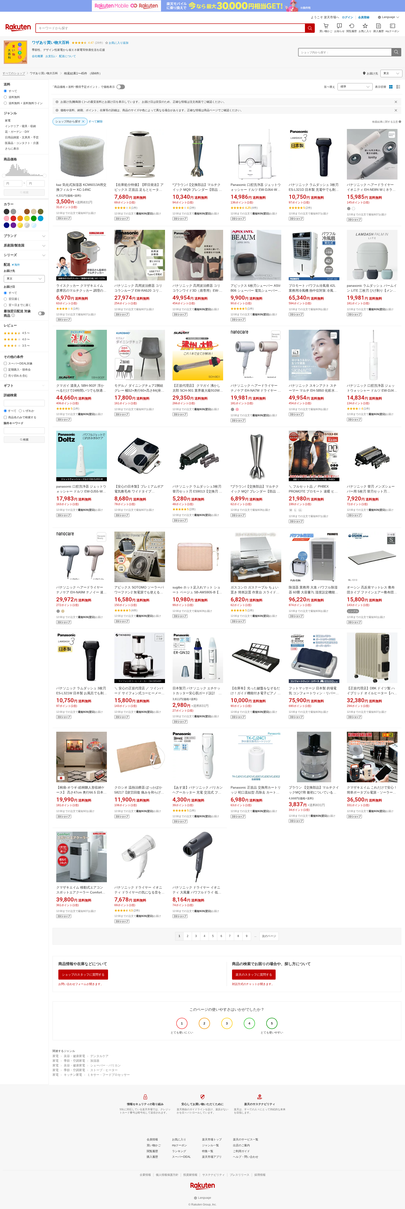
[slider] (4, 175)
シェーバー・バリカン (105, 1065)
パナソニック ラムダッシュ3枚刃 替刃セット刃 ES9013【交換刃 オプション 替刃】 (198, 491)
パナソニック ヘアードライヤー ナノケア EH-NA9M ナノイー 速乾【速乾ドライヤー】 (81, 592)
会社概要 (37, 56)
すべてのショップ (14, 73)
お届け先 (9, 270)
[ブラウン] (27, 211)
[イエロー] (27, 218)
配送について (67, 56)
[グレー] (13, 211)
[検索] (310, 28)
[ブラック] (6, 211)
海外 (17, 264)
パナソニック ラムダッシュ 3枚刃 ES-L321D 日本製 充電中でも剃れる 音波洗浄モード (314, 189)
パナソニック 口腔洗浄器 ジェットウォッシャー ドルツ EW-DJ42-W (372, 390)
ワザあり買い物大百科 (50, 42)
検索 (26, 192)
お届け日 (9, 286)
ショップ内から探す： (315, 52)
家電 (55, 1056)
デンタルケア (99, 1056)
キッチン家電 (73, 1075)
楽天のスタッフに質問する (254, 974)
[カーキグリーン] (40, 211)
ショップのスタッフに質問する (83, 974)
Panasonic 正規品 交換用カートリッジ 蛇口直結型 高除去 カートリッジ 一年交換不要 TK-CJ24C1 (256, 792)
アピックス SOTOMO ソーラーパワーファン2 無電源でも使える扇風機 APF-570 (139, 592)
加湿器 (94, 1060)
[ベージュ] (34, 211)
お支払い (51, 56)
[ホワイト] (20, 211)
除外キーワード (13, 423)
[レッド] (13, 218)
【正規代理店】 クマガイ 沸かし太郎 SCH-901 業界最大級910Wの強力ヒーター (197, 390)
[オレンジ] (20, 218)
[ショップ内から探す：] (396, 52)
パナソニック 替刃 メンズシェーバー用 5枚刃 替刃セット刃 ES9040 (371, 491)
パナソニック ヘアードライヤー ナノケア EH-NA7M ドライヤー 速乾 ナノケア (256, 390)
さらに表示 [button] (12, 148)
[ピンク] (6, 218)
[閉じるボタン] (396, 102)
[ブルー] (40, 218)
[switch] (41, 313)
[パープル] (13, 225)
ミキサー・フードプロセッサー (108, 1075)
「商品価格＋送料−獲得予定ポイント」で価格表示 (83, 86)
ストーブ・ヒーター (104, 1070)
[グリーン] (34, 218)
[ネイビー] (6, 225)
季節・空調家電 (74, 1060)
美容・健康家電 (74, 1056)
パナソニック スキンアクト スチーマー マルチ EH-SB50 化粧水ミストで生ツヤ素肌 (313, 390)
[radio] (5, 90)
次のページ (269, 936)
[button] (388, 17)
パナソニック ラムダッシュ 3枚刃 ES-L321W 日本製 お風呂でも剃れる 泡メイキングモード (81, 693)
